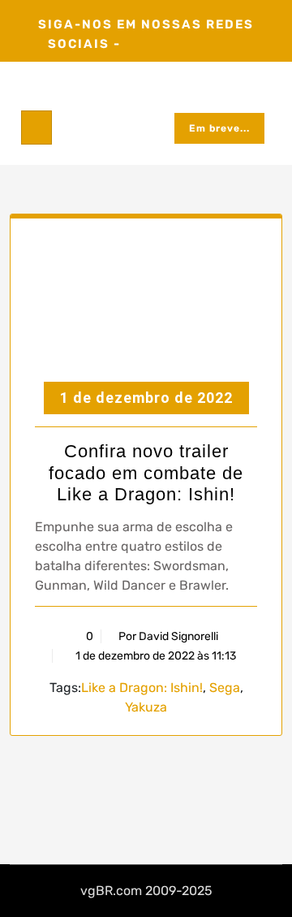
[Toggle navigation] (36, 127)
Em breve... (219, 128)
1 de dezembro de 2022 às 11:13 (154, 656)
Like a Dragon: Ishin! (142, 687)
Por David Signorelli (168, 636)
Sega (224, 687)
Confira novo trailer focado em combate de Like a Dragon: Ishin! (146, 472)
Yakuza (146, 707)
